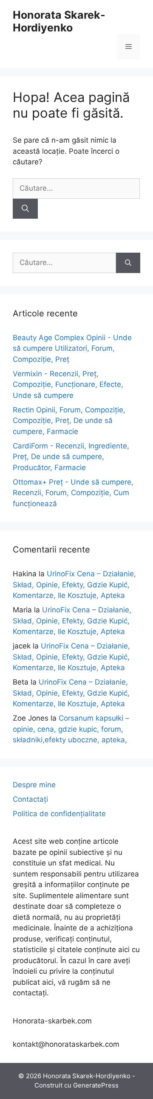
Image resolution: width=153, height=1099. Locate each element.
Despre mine (34, 785)
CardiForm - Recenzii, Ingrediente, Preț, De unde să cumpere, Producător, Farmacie (71, 457)
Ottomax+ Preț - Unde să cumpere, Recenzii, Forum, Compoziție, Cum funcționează (73, 493)
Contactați (30, 799)
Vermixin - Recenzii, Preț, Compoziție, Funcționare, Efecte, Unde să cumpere (68, 384)
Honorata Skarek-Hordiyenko (59, 21)
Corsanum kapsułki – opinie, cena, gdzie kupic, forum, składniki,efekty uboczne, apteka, (71, 729)
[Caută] (25, 209)
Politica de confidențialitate (59, 813)
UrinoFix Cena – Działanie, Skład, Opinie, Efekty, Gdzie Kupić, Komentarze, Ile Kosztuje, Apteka (74, 584)
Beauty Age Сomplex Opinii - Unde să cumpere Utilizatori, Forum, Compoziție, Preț (72, 348)
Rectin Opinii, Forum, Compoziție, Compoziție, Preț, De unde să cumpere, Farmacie (69, 421)
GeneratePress (96, 1085)
